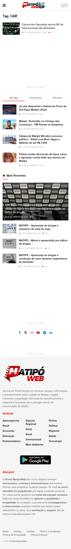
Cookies (31, 531)
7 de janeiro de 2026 (31, 233)
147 (46, 233)
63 (32, 217)
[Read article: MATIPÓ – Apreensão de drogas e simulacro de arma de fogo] (9, 229)
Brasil (6, 425)
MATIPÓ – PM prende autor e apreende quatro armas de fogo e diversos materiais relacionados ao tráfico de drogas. (35, 208)
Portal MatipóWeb (18, 541)
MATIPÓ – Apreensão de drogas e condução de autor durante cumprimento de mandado (43, 258)
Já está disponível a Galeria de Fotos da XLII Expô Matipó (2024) (42, 107)
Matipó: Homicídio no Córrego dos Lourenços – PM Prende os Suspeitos (41, 122)
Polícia (53, 420)
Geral (29, 429)
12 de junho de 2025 (30, 266)
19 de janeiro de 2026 (17, 217)
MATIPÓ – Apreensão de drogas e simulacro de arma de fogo (38, 227)
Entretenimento (12, 441)
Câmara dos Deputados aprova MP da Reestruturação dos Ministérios (42, 26)
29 (51, 32)
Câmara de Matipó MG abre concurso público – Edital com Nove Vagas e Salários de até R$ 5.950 (41, 139)
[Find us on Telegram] (44, 333)
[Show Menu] (4, 5)
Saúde (52, 436)
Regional (54, 430)
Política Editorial (39, 534)
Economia (8, 430)
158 (48, 248)
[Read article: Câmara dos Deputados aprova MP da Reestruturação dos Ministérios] (11, 28)
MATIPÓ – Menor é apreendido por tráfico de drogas (43, 242)
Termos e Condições (50, 531)
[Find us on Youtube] (38, 333)
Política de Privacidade (14, 534)
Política (53, 425)
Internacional (33, 439)
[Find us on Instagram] (32, 333)
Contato (17, 531)
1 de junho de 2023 (32, 32)
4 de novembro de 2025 (32, 248)
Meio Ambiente (34, 444)
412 (45, 266)
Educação (8, 436)
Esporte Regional (31, 422)
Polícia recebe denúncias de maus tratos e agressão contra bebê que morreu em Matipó (43, 157)
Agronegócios (11, 420)
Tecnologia (55, 441)
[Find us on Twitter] (25, 333)
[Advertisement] (35, 62)
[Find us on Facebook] (20, 333)
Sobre (5, 531)
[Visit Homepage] (33, 5)
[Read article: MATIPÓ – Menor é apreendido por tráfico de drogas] (9, 244)
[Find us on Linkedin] (51, 333)
